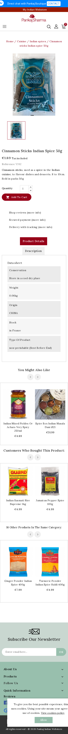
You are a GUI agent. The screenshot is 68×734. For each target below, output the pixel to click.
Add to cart (16, 197)
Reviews (9, 696)
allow (43, 720)
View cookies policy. (53, 713)
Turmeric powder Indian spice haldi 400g (50, 582)
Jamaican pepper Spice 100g (50, 502)
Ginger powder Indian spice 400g (18, 582)
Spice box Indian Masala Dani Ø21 (50, 425)
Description (33, 251)
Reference (8, 164)
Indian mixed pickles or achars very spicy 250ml (18, 427)
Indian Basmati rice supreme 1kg (18, 502)
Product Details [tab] (33, 241)
